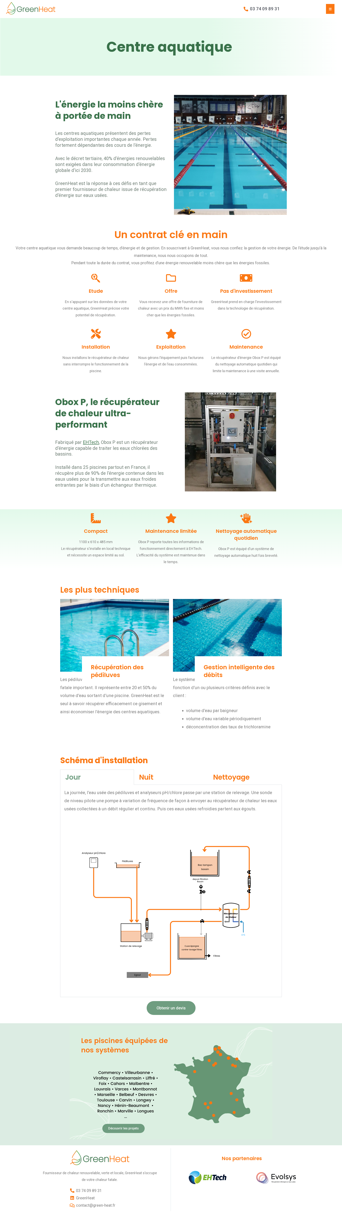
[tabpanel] (171, 891)
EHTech (91, 442)
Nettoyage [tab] (231, 777)
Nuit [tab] (146, 777)
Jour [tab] (73, 777)
